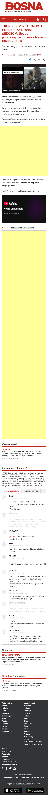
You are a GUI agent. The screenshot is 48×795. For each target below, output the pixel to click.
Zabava (27, 731)
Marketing (6, 751)
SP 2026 (27, 739)
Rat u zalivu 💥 (20, 19)
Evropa (5, 724)
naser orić (29, 228)
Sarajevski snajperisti (33, 744)
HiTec (26, 716)
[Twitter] (10, 768)
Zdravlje (27, 711)
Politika (5, 708)
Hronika (5, 713)
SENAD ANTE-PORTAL (33, 742)
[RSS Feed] (3, 768)
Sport (4, 719)
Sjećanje (27, 706)
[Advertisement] (24, 151)
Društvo (5, 729)
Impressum (7, 759)
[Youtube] (14, 768)
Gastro (27, 713)
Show (26, 721)
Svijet (4, 726)
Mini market (7, 731)
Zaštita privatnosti (9, 764)
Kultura (27, 708)
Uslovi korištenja (9, 762)
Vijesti (4, 706)
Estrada (27, 729)
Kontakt (5, 757)
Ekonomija (6, 716)
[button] (43, 66)
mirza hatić (16, 228)
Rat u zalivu (7, 703)
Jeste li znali (29, 703)
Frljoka (27, 734)
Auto (26, 719)
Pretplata (6, 754)
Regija (4, 721)
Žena (26, 726)
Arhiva (5, 749)
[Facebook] (6, 768)
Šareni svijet (29, 737)
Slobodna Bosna (24, 784)
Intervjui (5, 711)
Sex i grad (28, 724)
